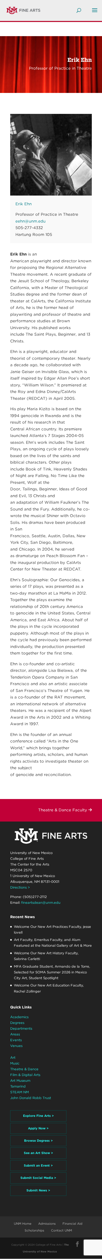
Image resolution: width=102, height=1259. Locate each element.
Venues (16, 1046)
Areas (15, 1034)
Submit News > (38, 1190)
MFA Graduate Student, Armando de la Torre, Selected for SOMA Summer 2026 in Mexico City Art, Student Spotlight (52, 972)
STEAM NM (19, 1092)
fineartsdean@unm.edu (40, 903)
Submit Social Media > (38, 1178)
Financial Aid (72, 1223)
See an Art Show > (38, 1153)
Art (12, 1058)
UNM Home (22, 1223)
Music (14, 1063)
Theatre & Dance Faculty (63, 810)
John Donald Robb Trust (30, 1098)
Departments (21, 1028)
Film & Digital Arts (25, 1075)
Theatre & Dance (24, 1069)
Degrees (17, 1023)
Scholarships (34, 1230)
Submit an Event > (38, 1165)
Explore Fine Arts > (38, 1116)
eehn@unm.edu (30, 221)
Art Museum (20, 1081)
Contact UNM (61, 1230)
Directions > (20, 887)
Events (16, 1040)
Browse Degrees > (38, 1140)
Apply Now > (38, 1128)
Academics (19, 1017)
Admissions (47, 1223)
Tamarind (18, 1086)
